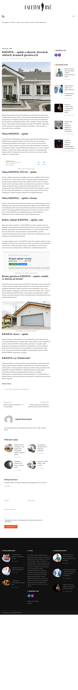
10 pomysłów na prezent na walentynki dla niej (18, 556)
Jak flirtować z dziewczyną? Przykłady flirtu (18, 582)
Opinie (10, 48)
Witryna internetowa (9, 509)
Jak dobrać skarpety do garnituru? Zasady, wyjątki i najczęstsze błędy (69, 144)
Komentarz (7, 486)
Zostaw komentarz (28, 58)
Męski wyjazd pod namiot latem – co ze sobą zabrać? (13, 405)
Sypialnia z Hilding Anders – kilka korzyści (42, 463)
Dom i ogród (5, 48)
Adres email (31, 500)
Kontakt (29, 603)
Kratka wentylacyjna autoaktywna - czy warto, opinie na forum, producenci (38, 405)
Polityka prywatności (33, 601)
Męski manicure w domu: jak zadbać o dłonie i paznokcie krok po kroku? (69, 72)
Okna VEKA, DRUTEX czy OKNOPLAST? (17, 389)
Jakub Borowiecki (17, 58)
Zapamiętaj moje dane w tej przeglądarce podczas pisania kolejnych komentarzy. (23, 521)
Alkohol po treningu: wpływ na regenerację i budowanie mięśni (69, 108)
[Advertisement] (39, 34)
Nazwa (6, 500)
